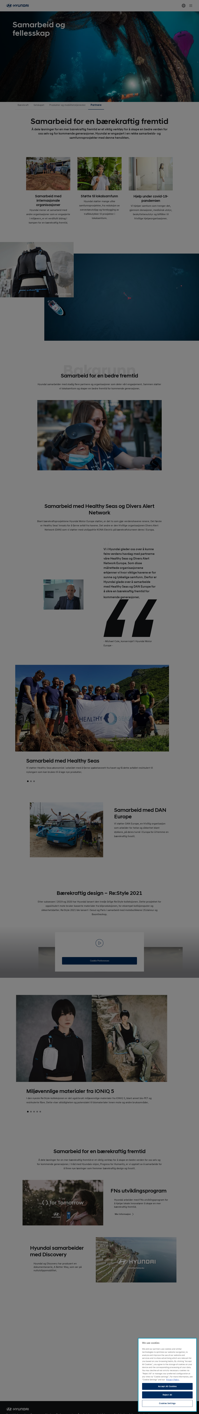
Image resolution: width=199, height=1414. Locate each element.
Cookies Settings (167, 1403)
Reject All (167, 1395)
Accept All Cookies (167, 1386)
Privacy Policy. (172, 1379)
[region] (167, 1375)
